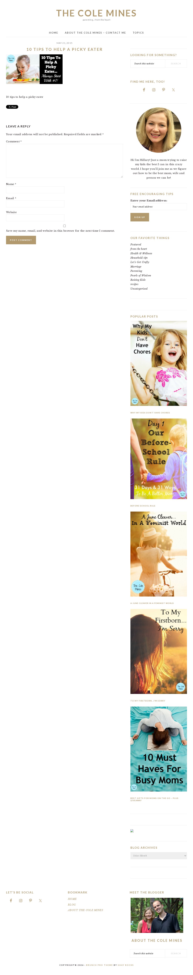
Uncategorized (139, 288)
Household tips (139, 257)
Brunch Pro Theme (99, 965)
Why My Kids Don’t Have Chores (150, 413)
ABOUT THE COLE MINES (85, 910)
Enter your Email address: (148, 200)
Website (11, 212)
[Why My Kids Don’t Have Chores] (158, 364)
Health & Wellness (141, 253)
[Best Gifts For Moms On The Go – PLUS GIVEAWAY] (158, 750)
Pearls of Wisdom (140, 275)
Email (11, 198)
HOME (72, 899)
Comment (14, 141)
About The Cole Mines (157, 940)
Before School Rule (142, 506)
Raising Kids (138, 279)
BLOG (72, 904)
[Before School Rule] (158, 459)
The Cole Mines (96, 13)
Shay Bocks (126, 965)
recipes (134, 284)
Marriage (135, 266)
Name (11, 184)
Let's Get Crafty (139, 262)
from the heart (138, 248)
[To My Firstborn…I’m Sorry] (158, 652)
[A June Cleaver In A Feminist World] (158, 555)
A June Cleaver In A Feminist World (152, 603)
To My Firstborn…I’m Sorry (147, 701)
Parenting (136, 271)
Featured (135, 244)
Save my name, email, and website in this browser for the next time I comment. (60, 230)
